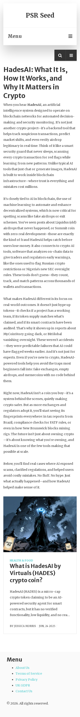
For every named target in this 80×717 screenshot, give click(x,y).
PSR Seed (40, 15)
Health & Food (21, 560)
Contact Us (24, 691)
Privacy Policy (27, 680)
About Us (22, 668)
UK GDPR (23, 685)
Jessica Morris (25, 626)
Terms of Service (29, 674)
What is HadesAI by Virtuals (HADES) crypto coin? (35, 573)
